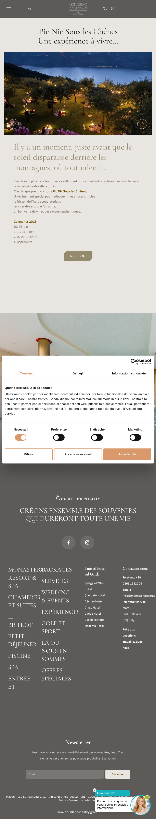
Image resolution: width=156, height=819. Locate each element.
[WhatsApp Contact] (113, 9)
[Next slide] (142, 124)
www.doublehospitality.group (78, 812)
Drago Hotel (92, 608)
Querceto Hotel (94, 595)
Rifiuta (28, 454)
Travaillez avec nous (133, 645)
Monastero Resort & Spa (23, 578)
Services (54, 581)
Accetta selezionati (78, 454)
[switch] (59, 437)
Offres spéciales (56, 674)
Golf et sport (53, 627)
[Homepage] (78, 9)
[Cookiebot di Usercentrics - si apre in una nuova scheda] (133, 362)
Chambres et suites (23, 601)
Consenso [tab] (27, 373)
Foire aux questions (129, 633)
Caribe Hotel (92, 614)
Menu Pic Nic (78, 256)
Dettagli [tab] (78, 373)
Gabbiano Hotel (94, 620)
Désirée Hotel (93, 601)
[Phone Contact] (105, 9)
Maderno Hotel (94, 626)
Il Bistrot (20, 621)
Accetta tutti (127, 454)
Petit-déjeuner (22, 640)
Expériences (56, 612)
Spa (13, 667)
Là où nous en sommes (54, 651)
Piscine (19, 656)
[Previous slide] (14, 124)
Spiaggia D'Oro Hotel (94, 586)
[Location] (30, 9)
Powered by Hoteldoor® (83, 800)
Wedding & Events (55, 596)
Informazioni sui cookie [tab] (129, 373)
